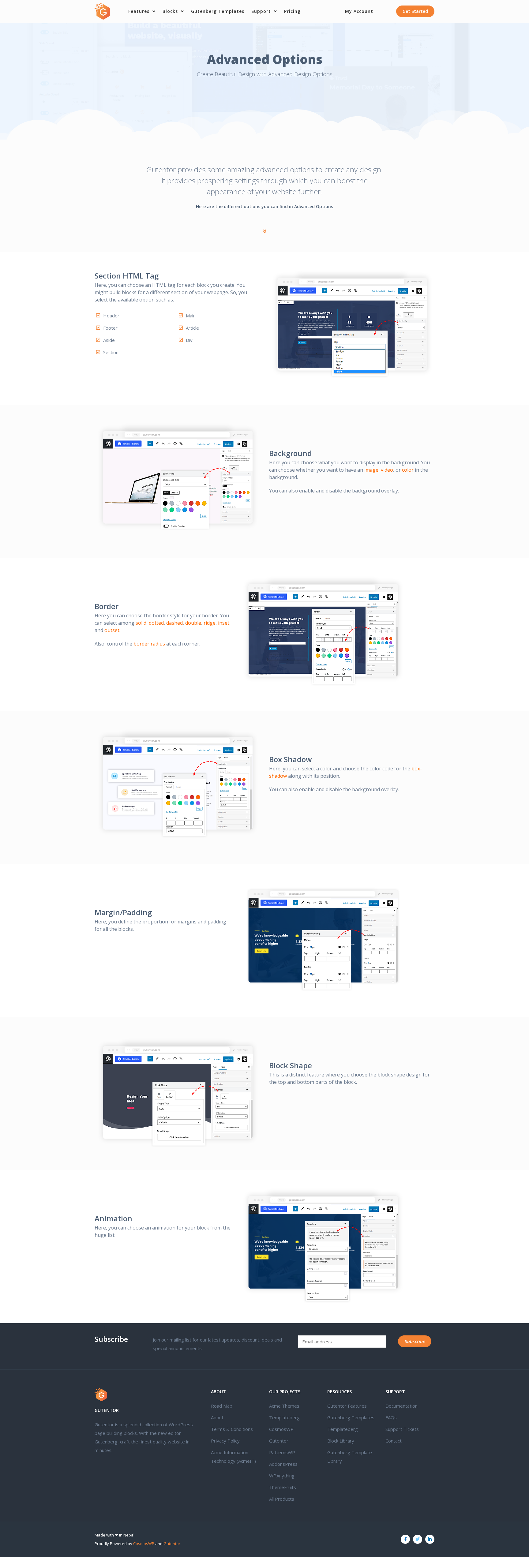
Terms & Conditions (232, 1429)
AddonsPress (283, 1464)
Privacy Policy (225, 1441)
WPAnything (282, 1476)
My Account (359, 11)
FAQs (391, 1417)
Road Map (221, 1406)
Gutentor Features (347, 1406)
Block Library (340, 1441)
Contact (393, 1441)
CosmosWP (281, 1429)
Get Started (415, 11)
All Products (281, 1499)
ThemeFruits (282, 1487)
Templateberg (284, 1417)
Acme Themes (284, 1406)
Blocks (170, 11)
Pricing (292, 11)
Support (261, 11)
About (217, 1417)
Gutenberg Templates (217, 11)
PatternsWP (282, 1452)
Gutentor (278, 1441)
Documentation (401, 1406)
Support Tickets (402, 1429)
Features (138, 11)
